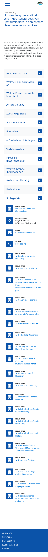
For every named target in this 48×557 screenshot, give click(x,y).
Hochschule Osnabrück (28, 335)
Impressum (7, 537)
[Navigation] (7, 4)
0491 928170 (20, 244)
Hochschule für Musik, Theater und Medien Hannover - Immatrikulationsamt (28, 448)
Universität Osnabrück (27, 268)
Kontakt (6, 548)
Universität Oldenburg (27, 385)
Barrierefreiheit (10, 545)
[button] (24, 73)
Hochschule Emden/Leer (28, 323)
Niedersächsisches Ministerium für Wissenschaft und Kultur (27, 498)
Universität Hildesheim (27, 300)
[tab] (24, 198)
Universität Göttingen (27, 460)
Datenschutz (8, 541)
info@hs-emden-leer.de (25, 232)
